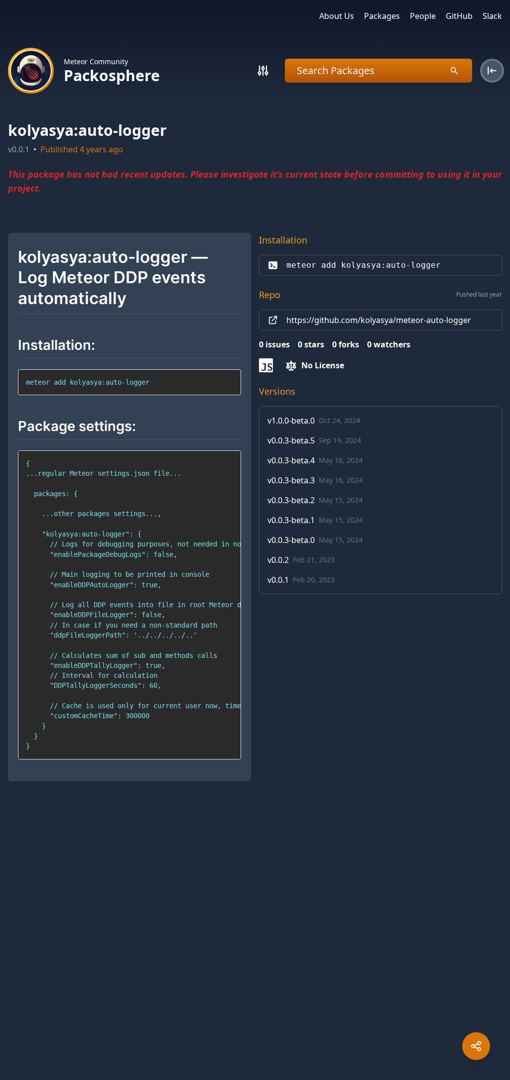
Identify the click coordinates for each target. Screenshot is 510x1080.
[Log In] (492, 71)
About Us (336, 15)
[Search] (263, 71)
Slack (492, 15)
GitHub (459, 15)
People (423, 15)
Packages (382, 15)
